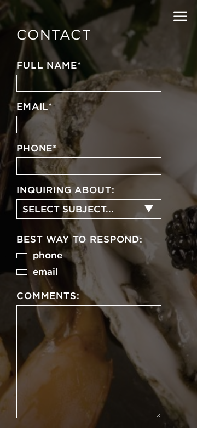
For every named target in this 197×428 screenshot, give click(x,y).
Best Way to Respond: (79, 239)
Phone (36, 148)
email (45, 271)
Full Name (49, 65)
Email (34, 106)
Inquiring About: (65, 189)
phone (47, 255)
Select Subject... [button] (68, 209)
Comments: (48, 295)
